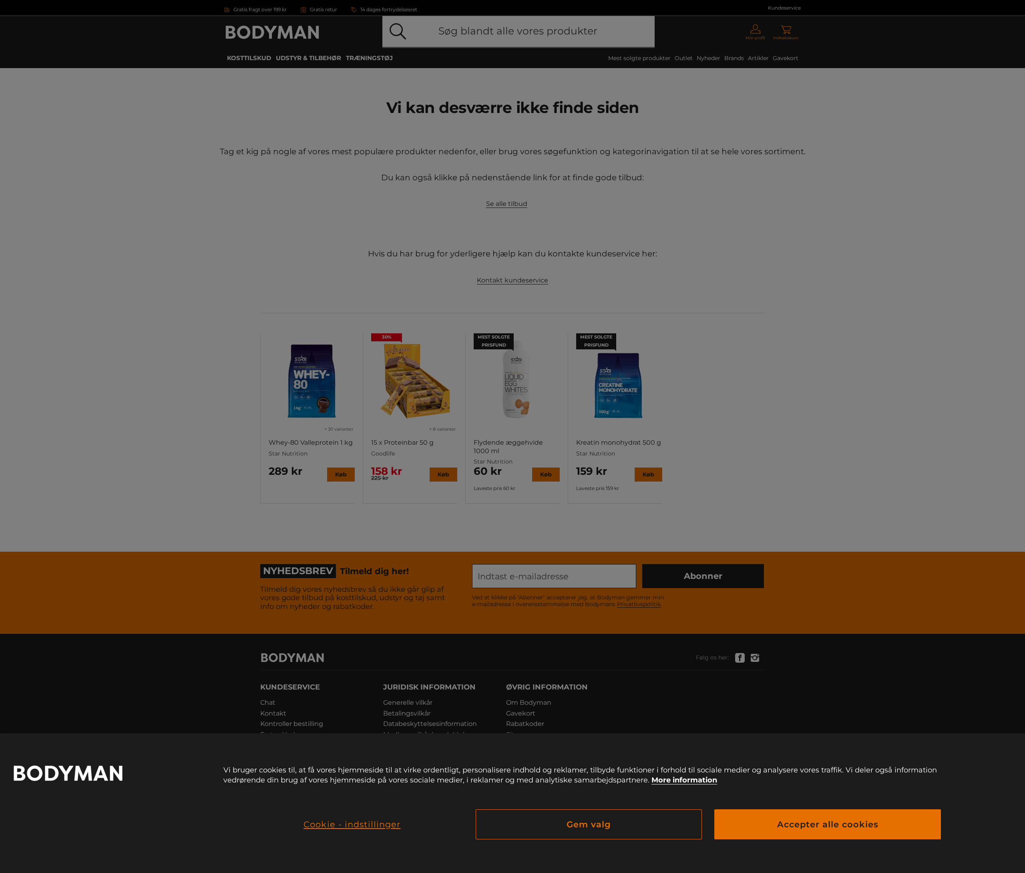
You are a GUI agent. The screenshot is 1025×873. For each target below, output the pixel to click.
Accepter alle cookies (827, 824)
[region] (512, 803)
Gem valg (589, 824)
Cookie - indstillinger (351, 824)
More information (684, 780)
